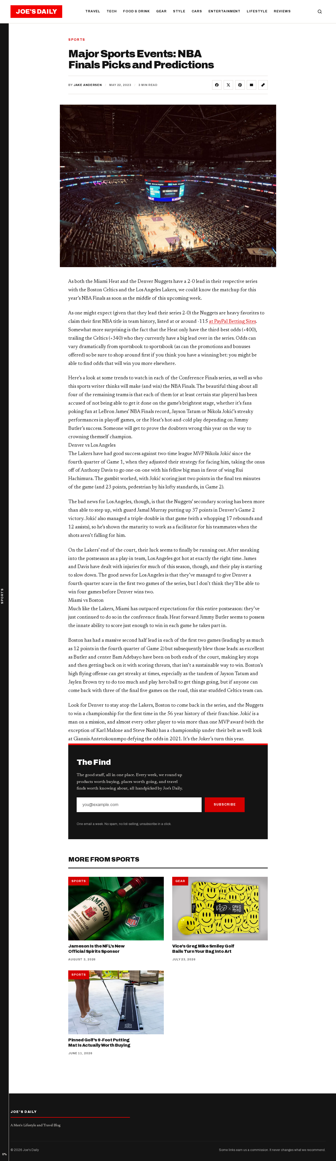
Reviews (282, 11)
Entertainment (224, 11)
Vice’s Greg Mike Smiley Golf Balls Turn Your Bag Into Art (203, 949)
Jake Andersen (88, 84)
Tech (112, 11)
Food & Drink (136, 11)
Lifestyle (257, 11)
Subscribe (225, 804)
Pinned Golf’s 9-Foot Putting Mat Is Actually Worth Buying (99, 1042)
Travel (92, 11)
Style (179, 11)
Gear (161, 11)
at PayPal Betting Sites (232, 321)
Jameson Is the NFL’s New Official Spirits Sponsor (96, 949)
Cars (197, 11)
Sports (76, 40)
